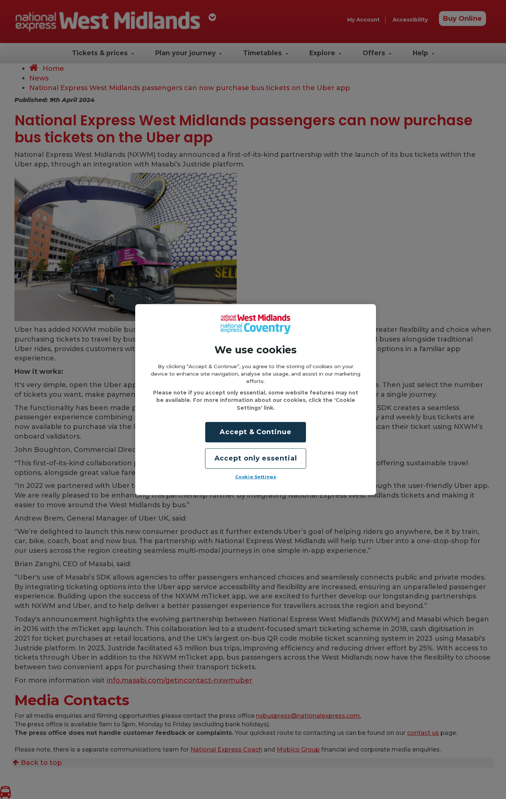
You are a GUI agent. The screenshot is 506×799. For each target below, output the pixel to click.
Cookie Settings (255, 476)
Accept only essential (255, 458)
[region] (255, 399)
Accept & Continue (255, 432)
